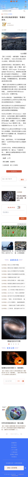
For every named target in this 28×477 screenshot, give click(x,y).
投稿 (3, 5)
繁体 (25, 4)
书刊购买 (14, 456)
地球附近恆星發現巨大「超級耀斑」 (13, 368)
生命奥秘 (10, 14)
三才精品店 (14, 452)
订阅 (3, 8)
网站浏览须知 (15, 475)
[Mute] (18, 5)
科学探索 (5, 14)
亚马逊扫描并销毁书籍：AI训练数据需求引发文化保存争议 (20, 252)
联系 (3, 6)
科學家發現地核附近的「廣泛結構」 (13, 423)
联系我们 (14, 447)
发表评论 (14, 171)
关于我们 (14, 445)
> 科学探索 (19, 192)
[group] (15, 6)
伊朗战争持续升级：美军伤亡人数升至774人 (7, 252)
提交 (22, 179)
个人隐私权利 (20, 474)
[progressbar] (20, 5)
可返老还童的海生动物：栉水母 (21, 198)
